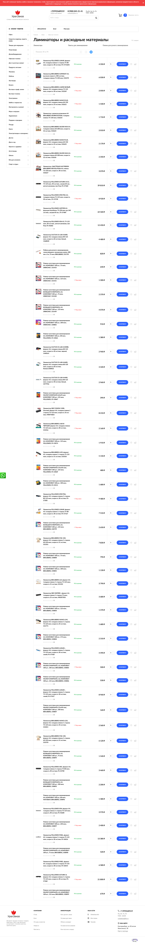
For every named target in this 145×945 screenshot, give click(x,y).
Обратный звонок (56, 13)
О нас (35, 914)
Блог (54, 29)
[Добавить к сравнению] (135, 484)
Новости (36, 925)
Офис (43, 34)
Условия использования (68, 925)
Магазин (67, 29)
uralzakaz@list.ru (73, 13)
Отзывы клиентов (39, 922)
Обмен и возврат (66, 922)
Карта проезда (123, 931)
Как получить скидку (67, 929)
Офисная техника (53, 34)
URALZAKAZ (41, 29)
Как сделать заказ (66, 914)
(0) (54, 67)
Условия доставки (66, 918)
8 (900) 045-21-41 (75, 11)
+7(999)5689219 (57, 11)
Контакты (37, 929)
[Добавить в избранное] (131, 484)
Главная (36, 34)
